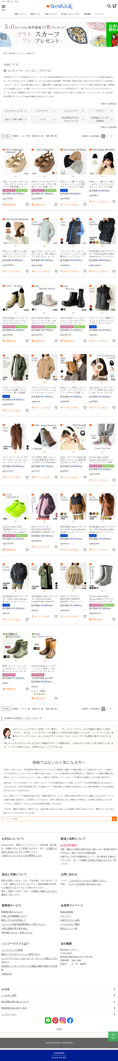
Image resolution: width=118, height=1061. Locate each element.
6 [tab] (62, 50)
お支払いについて (13, 838)
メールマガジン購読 (70, 924)
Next (114, 37)
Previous (4, 37)
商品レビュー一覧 (68, 928)
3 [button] (110, 136)
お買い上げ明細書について (14, 916)
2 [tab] (54, 50)
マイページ (65, 916)
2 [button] (107, 136)
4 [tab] (58, 50)
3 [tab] (56, 50)
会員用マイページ (72, 905)
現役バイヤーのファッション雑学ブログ (20, 954)
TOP (5, 53)
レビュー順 (25, 136)
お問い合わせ (69, 874)
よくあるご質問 (8, 995)
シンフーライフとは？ (16, 943)
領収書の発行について (12, 912)
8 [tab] (66, 50)
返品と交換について (14, 874)
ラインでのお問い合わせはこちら (85, 884)
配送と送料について (73, 838)
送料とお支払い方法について (96, 860)
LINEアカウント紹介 (70, 920)
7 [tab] (64, 50)
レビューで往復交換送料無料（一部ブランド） (23, 924)
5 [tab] (60, 50)
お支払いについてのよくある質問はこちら (21, 855)
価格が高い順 (51, 136)
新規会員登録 (66, 912)
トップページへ (8, 1014)
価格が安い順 (37, 136)
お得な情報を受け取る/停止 (14, 928)
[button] (114, 136)
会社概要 (66, 943)
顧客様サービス (11, 905)
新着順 (15, 136)
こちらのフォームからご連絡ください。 (88, 880)
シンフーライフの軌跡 (12, 950)
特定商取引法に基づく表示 (14, 1008)
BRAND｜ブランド (17, 53)
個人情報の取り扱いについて (15, 1001)
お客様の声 (6, 974)
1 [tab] (51, 50)
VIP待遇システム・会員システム (17, 932)
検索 (109, 6)
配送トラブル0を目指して (13, 920)
